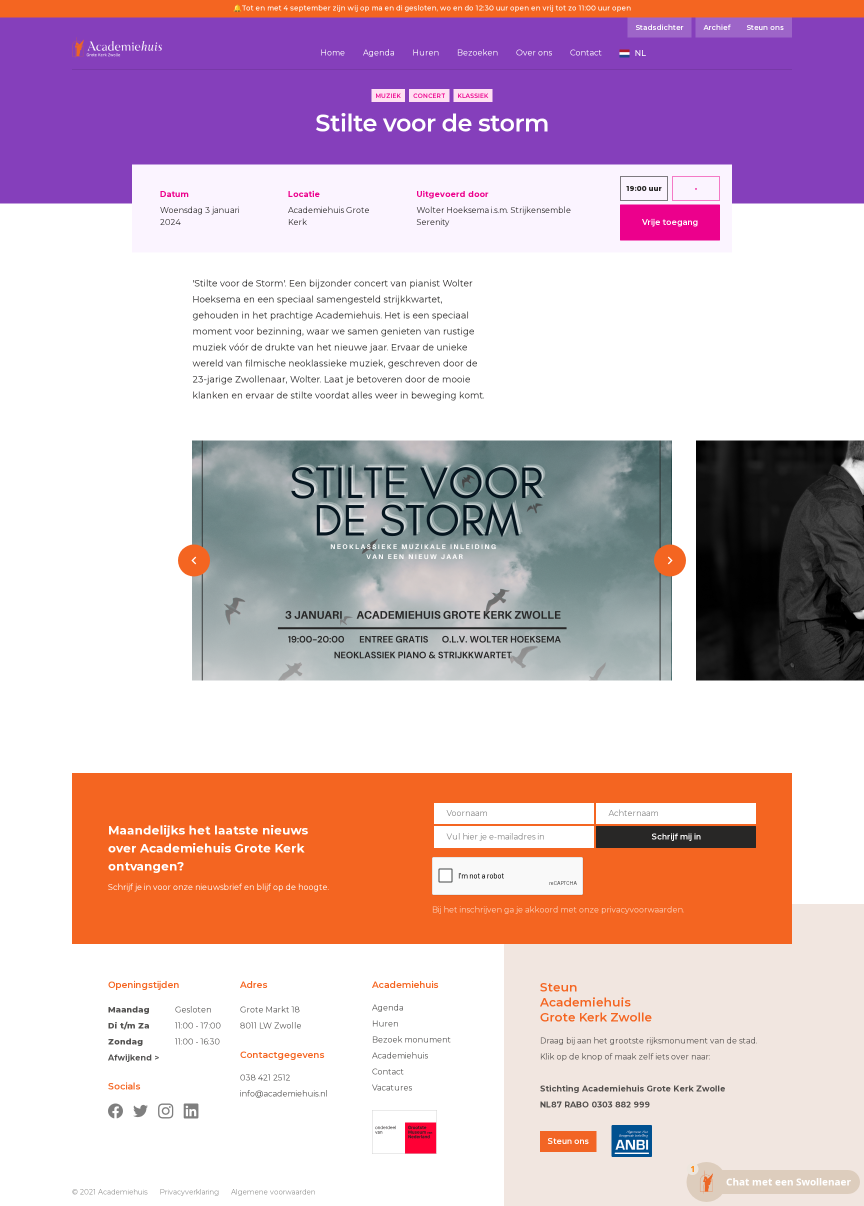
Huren (385, 1023)
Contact (388, 1071)
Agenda (388, 1007)
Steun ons (568, 1141)
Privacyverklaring (189, 1192)
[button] (633, 53)
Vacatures (392, 1087)
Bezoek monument (411, 1039)
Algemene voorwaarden (273, 1192)
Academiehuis (400, 1055)
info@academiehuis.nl (284, 1093)
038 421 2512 (265, 1077)
